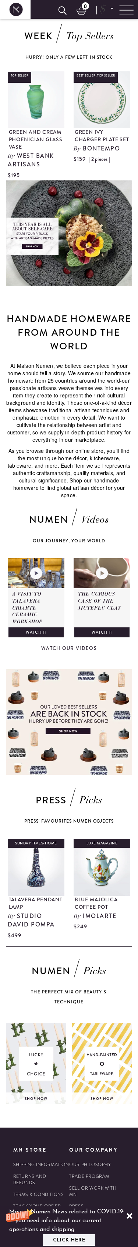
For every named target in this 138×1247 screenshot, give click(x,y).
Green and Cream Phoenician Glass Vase (36, 139)
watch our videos (69, 648)
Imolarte (99, 916)
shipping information (41, 1165)
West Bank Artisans (31, 160)
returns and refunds (29, 1179)
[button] (69, 1226)
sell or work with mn (92, 1191)
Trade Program (89, 1176)
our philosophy (90, 1165)
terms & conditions (38, 1195)
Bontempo (101, 148)
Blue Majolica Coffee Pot (96, 903)
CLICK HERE (69, 1240)
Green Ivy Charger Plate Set (102, 135)
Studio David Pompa (31, 920)
